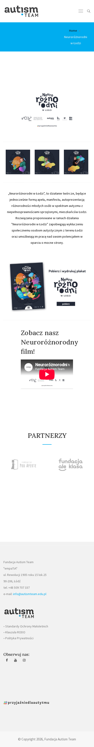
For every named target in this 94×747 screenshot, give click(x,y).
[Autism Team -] (21, 11)
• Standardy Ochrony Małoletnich (25, 626)
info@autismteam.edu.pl (29, 594)
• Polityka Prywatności (18, 638)
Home (73, 30)
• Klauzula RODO (14, 632)
